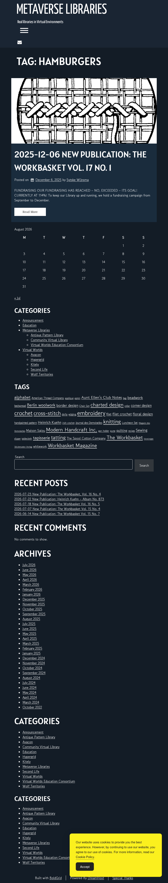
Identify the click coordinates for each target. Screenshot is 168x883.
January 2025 (32, 653)
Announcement (33, 320)
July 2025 (29, 623)
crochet (23, 413)
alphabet (22, 397)
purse (112, 431)
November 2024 (34, 663)
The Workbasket (125, 437)
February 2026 (32, 589)
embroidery (91, 413)
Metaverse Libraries (61, 10)
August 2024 (31, 677)
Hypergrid (37, 359)
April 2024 (30, 697)
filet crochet (122, 414)
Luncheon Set (130, 423)
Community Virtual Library (49, 339)
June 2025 (29, 628)
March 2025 (31, 643)
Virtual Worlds (33, 349)
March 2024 (31, 702)
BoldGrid (56, 877)
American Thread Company (48, 398)
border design (67, 405)
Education (29, 325)
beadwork (135, 397)
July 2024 (29, 682)
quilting (121, 430)
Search (19, 456)
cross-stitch (47, 413)
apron (77, 398)
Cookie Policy (85, 857)
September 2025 (34, 613)
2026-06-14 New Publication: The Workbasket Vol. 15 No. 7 (57, 513)
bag (124, 398)
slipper (17, 438)
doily (65, 414)
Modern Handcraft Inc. (71, 429)
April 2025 (30, 638)
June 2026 (29, 569)
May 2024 (29, 692)
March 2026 (31, 584)
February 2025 (32, 648)
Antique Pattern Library (47, 335)
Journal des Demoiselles (89, 423)
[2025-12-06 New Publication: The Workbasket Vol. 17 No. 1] (84, 111)
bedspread (20, 406)
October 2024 (32, 667)
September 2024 (34, 672)
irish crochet (68, 423)
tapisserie (41, 438)
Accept (85, 866)
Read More (30, 211)
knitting (112, 422)
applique (69, 398)
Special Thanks (122, 877)
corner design (141, 405)
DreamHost (96, 877)
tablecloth (27, 438)
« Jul (17, 297)
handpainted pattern (25, 423)
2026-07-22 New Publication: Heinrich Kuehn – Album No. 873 (59, 499)
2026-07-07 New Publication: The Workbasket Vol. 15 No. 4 (57, 508)
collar (127, 406)
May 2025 (29, 633)
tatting (58, 437)
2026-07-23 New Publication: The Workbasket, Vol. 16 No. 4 (57, 494)
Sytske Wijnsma (78, 179)
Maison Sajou (35, 430)
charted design (107, 404)
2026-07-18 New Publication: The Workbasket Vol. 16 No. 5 (57, 503)
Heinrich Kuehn (49, 422)
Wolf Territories (42, 374)
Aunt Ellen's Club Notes (101, 397)
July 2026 (29, 564)
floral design (143, 414)
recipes (131, 431)
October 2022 (32, 707)
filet (108, 414)
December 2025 (34, 599)
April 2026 (30, 579)
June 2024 (29, 687)
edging (72, 414)
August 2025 (31, 618)
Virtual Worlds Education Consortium (57, 344)
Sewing (142, 430)
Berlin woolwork (41, 405)
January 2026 (32, 594)
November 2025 (34, 604)
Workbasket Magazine (72, 445)
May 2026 (29, 574)
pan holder (103, 431)
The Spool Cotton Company (86, 438)
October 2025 (32, 609)
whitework (40, 446)
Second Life (39, 369)
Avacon (36, 354)
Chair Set (84, 406)
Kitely (35, 364)
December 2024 (34, 658)
